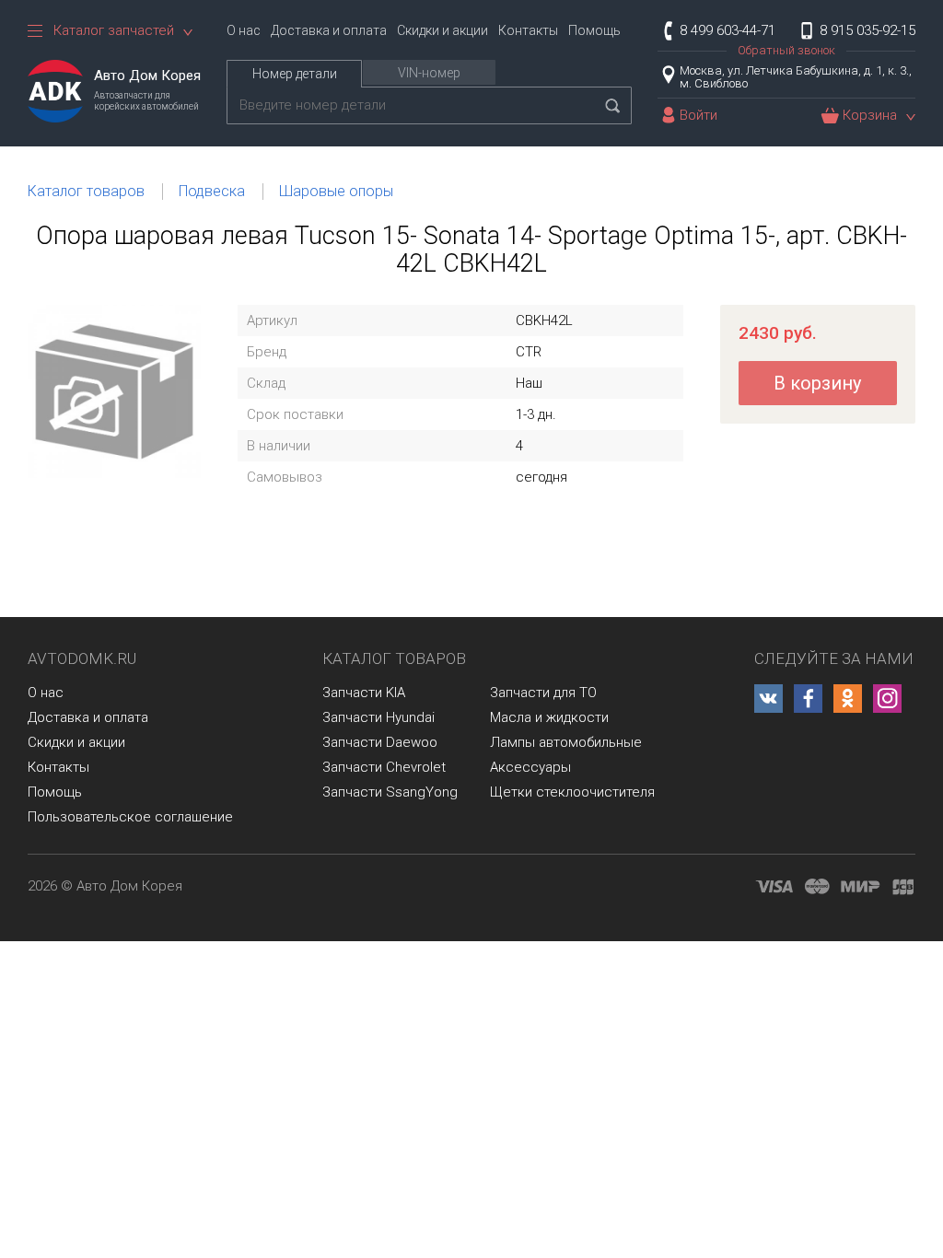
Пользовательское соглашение (130, 817)
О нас (244, 30)
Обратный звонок (786, 50)
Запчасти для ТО (543, 692)
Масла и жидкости (549, 717)
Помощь (594, 30)
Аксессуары (530, 767)
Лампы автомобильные (566, 742)
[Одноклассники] (847, 698)
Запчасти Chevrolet (384, 767)
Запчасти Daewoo (379, 742)
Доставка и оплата (329, 30)
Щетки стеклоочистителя (572, 792)
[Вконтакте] (768, 698)
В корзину (817, 383)
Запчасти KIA (363, 692)
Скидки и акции (442, 30)
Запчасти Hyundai (378, 717)
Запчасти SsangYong (390, 792)
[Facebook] (808, 698)
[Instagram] (887, 698)
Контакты (528, 30)
